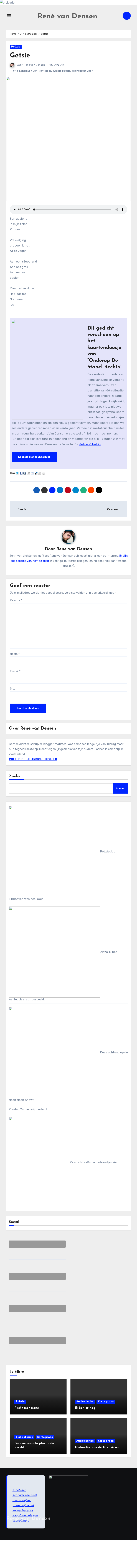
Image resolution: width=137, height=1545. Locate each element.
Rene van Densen (34, 65)
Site (12, 688)
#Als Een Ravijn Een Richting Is (32, 70)
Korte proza (106, 1401)
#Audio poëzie (61, 70)
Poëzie (15, 46)
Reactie (16, 600)
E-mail (15, 671)
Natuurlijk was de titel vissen (97, 1447)
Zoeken (16, 776)
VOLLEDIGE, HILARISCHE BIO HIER (33, 759)
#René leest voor (82, 70)
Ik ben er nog (85, 1408)
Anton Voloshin (90, 444)
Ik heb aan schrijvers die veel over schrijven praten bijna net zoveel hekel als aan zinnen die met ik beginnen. (25, 1505)
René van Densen (67, 16)
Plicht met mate (26, 1408)
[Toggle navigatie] (9, 16)
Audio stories (85, 1401)
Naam (15, 654)
